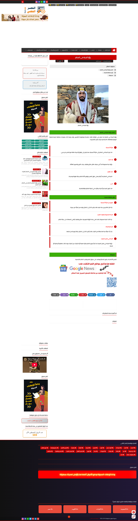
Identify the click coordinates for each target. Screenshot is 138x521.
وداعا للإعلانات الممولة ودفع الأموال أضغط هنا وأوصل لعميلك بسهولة (87, 474)
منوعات (100, 50)
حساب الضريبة (28, 146)
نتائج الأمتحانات (84, 50)
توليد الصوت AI (71, 5)
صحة (95, 451)
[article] (67, 304)
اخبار (125, 448)
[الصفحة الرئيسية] (114, 50)
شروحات (102, 451)
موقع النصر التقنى (94, 518)
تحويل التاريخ (41, 148)
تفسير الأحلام (98, 61)
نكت (122, 455)
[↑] (69, 517)
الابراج (94, 448)
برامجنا (73, 448)
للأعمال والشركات (54, 50)
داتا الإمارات (99, 509)
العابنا (80, 448)
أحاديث (132, 448)
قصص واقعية (58, 451)
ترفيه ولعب (30, 50)
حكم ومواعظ (54, 448)
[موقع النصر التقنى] (34, 10)
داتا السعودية (124, 509)
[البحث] (22, 2)
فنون (88, 451)
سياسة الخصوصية (103, 5)
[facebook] (39, 2)
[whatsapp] (42, 2)
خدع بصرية (131, 451)
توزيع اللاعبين (41, 146)
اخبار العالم (107, 50)
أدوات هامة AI (80, 5)
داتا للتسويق (65, 50)
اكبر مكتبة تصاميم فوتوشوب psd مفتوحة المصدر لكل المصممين (32, 159)
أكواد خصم (109, 448)
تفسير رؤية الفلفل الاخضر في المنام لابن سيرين (31, 184)
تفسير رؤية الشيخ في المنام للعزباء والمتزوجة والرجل (31, 172)
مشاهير (49, 451)
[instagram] (36, 2)
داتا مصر (50, 509)
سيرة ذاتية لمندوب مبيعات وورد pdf (31, 194)
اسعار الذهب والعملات (41, 50)
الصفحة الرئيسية (112, 5)
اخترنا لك (118, 448)
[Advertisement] (69, 36)
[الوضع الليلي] (134, 512)
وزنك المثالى (28, 143)
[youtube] (47, 2)
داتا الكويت (75, 509)
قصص (92, 50)
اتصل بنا (87, 5)
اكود (101, 448)
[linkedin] (35, 519)
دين (124, 451)
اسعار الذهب (28, 141)
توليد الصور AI (61, 5)
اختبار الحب (41, 143)
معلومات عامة (130, 455)
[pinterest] (33, 519)
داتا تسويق (41, 141)
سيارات (110, 451)
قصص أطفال (80, 451)
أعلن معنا (53, 5)
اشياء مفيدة (74, 50)
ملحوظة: (111, 75)
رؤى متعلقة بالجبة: (108, 73)
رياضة (117, 451)
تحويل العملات (28, 148)
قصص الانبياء (69, 451)
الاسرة (87, 448)
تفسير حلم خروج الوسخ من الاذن (32, 205)
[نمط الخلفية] (134, 517)
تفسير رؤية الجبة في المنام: (106, 70)
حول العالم (44, 448)
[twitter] (44, 2)
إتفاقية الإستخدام (94, 5)
